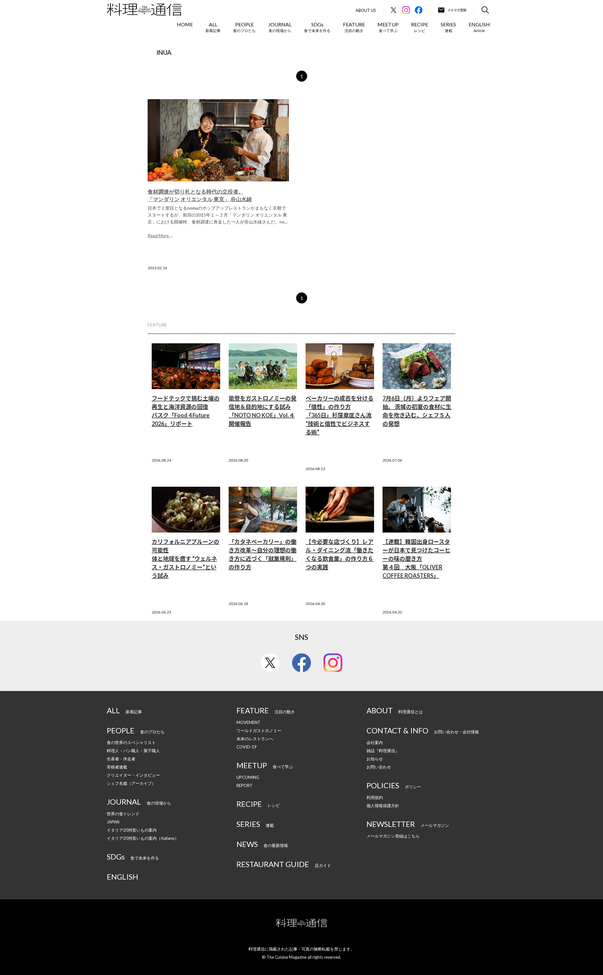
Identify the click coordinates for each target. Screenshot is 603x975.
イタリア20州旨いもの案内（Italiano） (143, 838)
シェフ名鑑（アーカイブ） (131, 783)
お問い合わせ (379, 766)
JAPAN (113, 821)
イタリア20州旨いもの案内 (132, 830)
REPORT (244, 785)
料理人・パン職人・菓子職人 (133, 750)
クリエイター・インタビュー (133, 775)
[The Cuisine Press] (144, 9)
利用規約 (375, 797)
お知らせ (375, 758)
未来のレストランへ (254, 738)
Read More (159, 235)
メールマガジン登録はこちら (393, 835)
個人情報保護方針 (383, 805)
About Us (366, 10)
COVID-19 (246, 746)
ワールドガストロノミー (258, 730)
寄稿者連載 (117, 766)
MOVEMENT (248, 722)
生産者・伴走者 (121, 758)
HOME (185, 24)
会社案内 (375, 742)
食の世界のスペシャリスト (131, 742)
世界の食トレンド (123, 813)
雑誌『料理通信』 (383, 750)
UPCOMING (247, 777)
